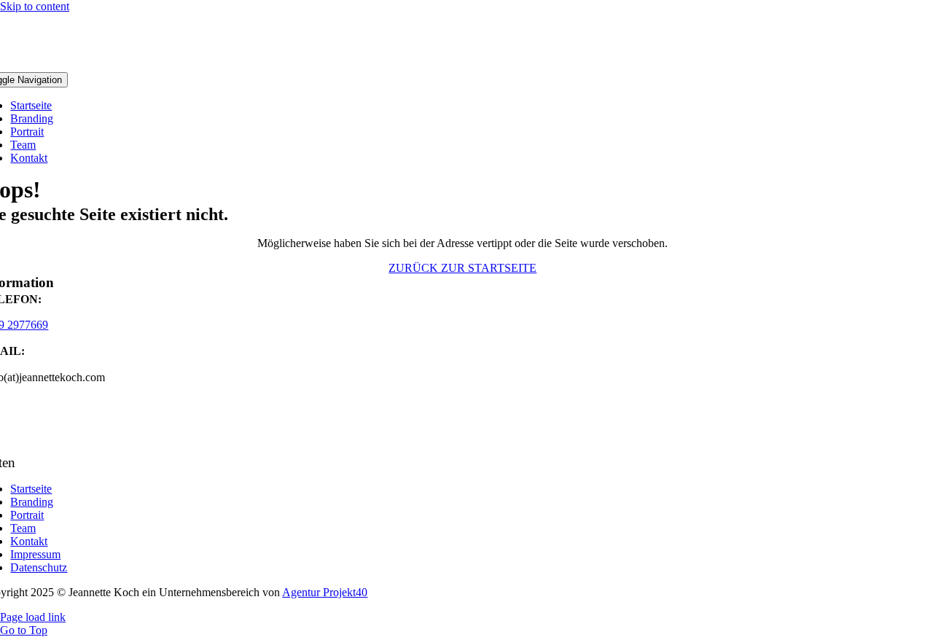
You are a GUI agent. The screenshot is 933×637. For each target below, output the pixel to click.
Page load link (33, 617)
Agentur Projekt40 (324, 592)
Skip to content (34, 6)
